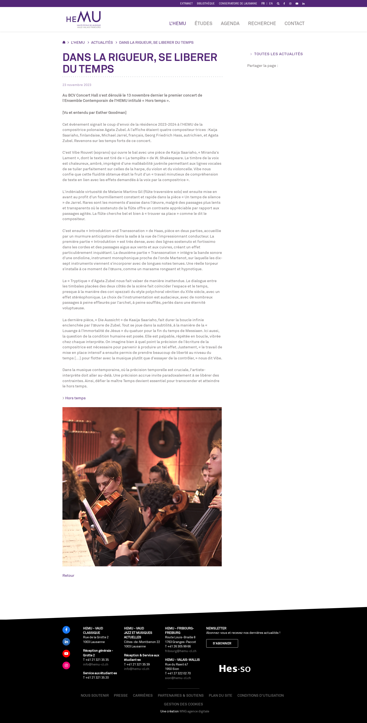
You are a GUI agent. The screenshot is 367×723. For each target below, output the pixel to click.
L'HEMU (177, 23)
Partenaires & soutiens (181, 695)
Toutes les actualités (278, 53)
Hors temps (75, 397)
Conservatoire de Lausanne (238, 3)
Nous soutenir (95, 695)
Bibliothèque (206, 3)
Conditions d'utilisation (260, 695)
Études (203, 23)
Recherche (262, 23)
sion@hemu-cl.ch (178, 678)
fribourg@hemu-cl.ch (180, 651)
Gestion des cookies (183, 704)
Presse (121, 695)
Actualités (102, 42)
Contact (295, 23)
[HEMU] (85, 19)
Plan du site (220, 695)
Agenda (230, 23)
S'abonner (222, 643)
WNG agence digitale (194, 711)
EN (271, 3)
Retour (68, 575)
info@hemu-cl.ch (95, 664)
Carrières (143, 695)
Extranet (186, 3)
